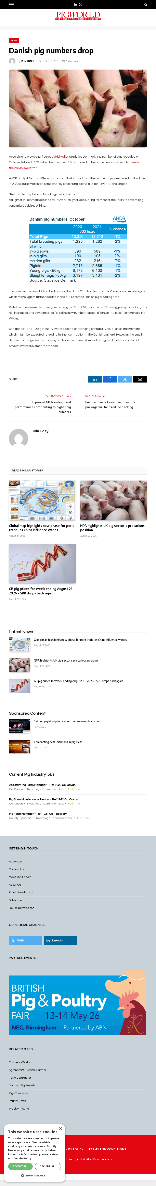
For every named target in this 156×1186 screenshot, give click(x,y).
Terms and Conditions (107, 1149)
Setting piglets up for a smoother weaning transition (67, 721)
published (58, 156)
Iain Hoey (28, 61)
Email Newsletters (21, 892)
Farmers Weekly (20, 1062)
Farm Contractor (20, 1077)
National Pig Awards (22, 1085)
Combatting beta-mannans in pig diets (58, 742)
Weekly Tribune (19, 1108)
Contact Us (16, 869)
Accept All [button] (20, 1166)
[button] (34, 1175)
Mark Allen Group (90, 1159)
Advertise (15, 861)
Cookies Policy (71, 1149)
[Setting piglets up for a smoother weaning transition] (19, 726)
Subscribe (15, 900)
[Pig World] (78, 15)
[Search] (145, 4)
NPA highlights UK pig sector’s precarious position (112, 528)
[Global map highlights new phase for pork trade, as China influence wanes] (42, 500)
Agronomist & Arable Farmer (27, 1070)
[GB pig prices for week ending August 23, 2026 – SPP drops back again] (42, 564)
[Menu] (11, 4)
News (14, 40)
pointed (55, 178)
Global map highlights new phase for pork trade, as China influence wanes (41, 528)
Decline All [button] (48, 1166)
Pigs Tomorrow (18, 1093)
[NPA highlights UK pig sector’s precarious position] (113, 500)
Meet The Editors (20, 877)
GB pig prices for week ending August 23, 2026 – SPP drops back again (41, 591)
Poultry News (17, 1101)
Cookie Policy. (22, 1158)
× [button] (60, 1128)
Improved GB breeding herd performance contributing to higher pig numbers (43, 407)
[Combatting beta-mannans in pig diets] (19, 747)
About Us (15, 884)
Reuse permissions (21, 908)
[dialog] (34, 1153)
